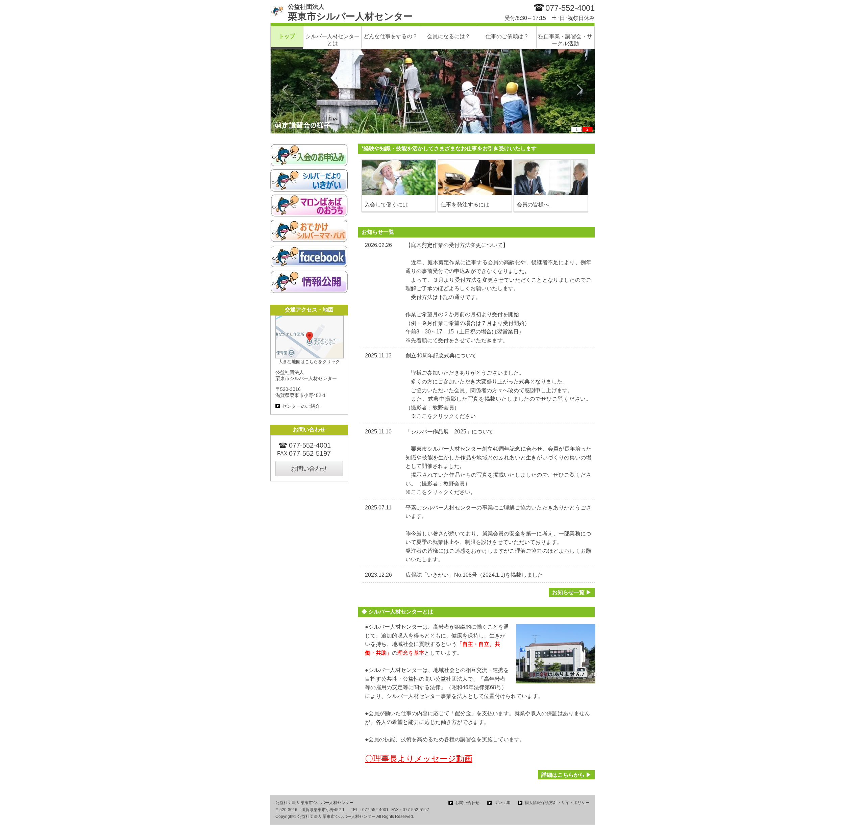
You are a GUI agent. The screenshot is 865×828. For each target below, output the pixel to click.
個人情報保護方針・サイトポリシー (557, 802)
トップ (287, 36)
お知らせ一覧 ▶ (571, 592)
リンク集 (502, 802)
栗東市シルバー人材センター (350, 12)
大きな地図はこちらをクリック (309, 361)
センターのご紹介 (301, 406)
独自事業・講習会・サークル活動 (565, 39)
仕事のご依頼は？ (507, 36)
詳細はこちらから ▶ (566, 775)
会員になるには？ (448, 36)
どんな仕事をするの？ (391, 36)
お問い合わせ (309, 468)
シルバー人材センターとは (332, 39)
